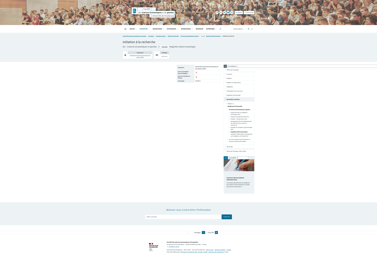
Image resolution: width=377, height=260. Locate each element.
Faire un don (249, 12)
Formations (151, 36)
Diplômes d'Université (173, 36)
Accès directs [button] (237, 29)
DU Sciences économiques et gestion (190, 36)
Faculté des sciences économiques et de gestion (134, 36)
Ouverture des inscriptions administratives (235, 179)
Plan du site (209, 250)
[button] (220, 29)
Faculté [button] (132, 29)
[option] (239, 176)
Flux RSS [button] (211, 232)
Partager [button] (197, 232)
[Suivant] (252, 157)
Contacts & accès (174, 246)
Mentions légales (220, 250)
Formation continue (161, 36)
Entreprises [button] (210, 29)
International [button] (186, 29)
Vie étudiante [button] (171, 29)
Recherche (199, 29)
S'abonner (226, 217)
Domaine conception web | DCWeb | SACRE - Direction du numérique (202, 252)
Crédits (229, 250)
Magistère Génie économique (213, 36)
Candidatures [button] (157, 29)
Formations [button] (144, 29)
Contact (239, 12)
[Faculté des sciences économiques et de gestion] (134, 10)
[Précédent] (249, 157)
